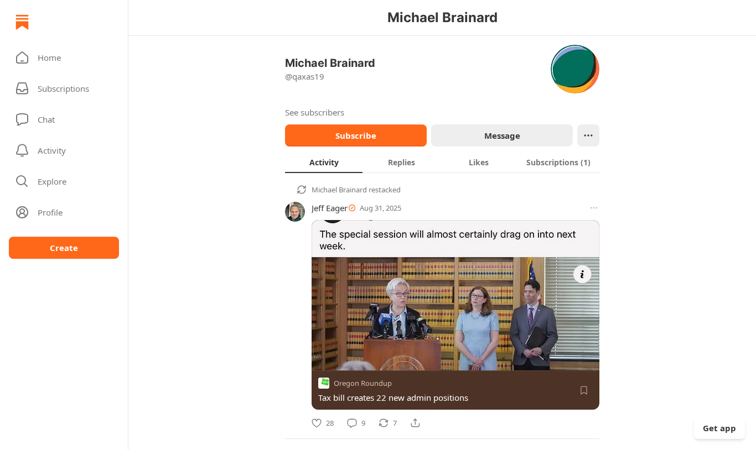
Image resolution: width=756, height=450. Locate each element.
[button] (64, 57)
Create (64, 247)
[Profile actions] (588, 135)
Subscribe (355, 135)
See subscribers (314, 112)
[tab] (324, 162)
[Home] (22, 22)
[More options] (594, 208)
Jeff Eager (330, 207)
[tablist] (442, 162)
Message (502, 135)
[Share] (415, 423)
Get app (719, 427)
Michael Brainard (339, 190)
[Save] (584, 390)
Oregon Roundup (363, 383)
